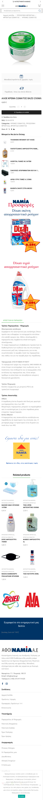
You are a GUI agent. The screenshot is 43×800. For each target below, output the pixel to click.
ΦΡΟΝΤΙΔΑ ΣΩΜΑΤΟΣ (11, 17)
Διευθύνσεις (6, 757)
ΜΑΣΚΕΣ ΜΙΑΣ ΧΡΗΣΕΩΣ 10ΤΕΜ (10, 506)
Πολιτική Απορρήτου (9, 724)
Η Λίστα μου (6, 765)
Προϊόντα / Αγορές (9, 699)
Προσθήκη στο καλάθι (22, 112)
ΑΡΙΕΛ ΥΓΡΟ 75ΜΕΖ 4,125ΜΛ (21, 179)
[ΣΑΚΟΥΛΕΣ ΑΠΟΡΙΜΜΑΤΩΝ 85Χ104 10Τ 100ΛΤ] (5, 172)
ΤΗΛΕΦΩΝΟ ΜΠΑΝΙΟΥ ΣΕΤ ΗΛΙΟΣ (22, 140)
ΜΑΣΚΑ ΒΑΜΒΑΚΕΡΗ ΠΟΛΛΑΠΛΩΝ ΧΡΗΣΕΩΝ (10, 575)
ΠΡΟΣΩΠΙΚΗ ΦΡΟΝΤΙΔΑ (25, 15)
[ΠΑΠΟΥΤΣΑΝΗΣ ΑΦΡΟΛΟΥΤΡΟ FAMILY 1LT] (5, 153)
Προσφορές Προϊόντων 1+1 (12, 704)
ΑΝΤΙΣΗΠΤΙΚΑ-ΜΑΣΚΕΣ (8, 500)
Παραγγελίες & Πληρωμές (12, 719)
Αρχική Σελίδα (7, 695)
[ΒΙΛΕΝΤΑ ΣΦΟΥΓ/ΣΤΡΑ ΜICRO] (5, 190)
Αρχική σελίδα (8, 15)
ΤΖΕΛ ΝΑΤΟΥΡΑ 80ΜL (31, 574)
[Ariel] (11, 600)
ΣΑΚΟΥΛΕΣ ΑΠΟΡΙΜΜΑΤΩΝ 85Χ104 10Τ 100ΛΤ (24, 170)
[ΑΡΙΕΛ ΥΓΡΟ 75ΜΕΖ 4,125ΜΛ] (5, 181)
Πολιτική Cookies (8, 728)
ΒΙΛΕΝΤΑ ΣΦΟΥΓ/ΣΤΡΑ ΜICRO (21, 188)
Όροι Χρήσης (6, 736)
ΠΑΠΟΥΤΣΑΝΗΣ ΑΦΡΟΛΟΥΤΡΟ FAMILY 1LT (24, 149)
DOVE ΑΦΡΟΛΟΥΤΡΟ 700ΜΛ (9, 541)
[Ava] (32, 600)
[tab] (13, 320)
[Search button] (39, 10)
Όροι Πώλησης (7, 732)
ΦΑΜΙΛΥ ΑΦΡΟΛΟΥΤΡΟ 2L (31, 541)
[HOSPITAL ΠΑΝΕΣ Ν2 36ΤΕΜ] (5, 163)
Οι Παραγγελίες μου (9, 752)
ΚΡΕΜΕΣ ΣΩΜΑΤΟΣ (29, 17)
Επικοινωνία (6, 708)
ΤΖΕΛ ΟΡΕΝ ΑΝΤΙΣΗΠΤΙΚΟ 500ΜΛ (31, 506)
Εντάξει (21, 796)
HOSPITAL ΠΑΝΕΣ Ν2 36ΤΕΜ (20, 161)
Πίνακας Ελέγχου (8, 748)
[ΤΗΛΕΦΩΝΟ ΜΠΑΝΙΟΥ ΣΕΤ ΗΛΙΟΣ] (5, 142)
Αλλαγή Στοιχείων (8, 761)
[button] (2, 1)
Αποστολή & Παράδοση (12, 320)
